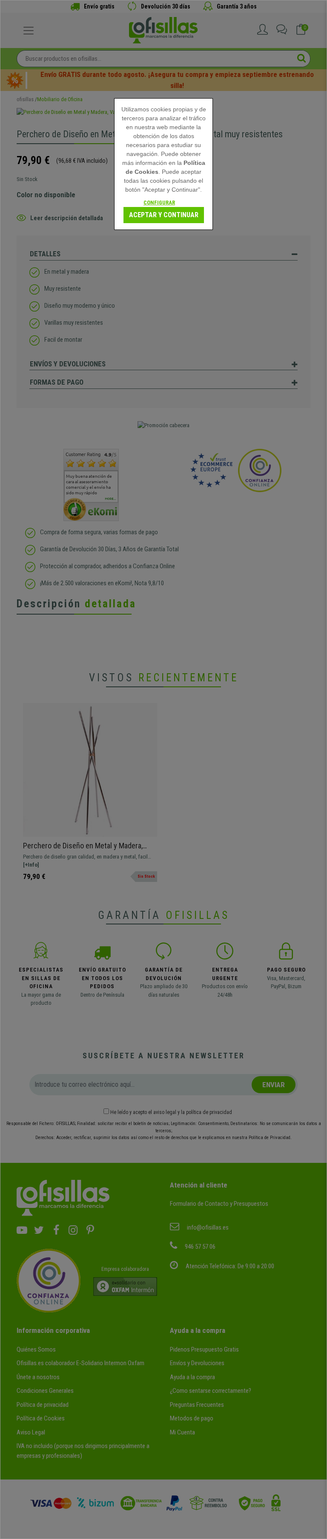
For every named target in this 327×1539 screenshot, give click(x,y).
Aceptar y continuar (163, 215)
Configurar (159, 202)
